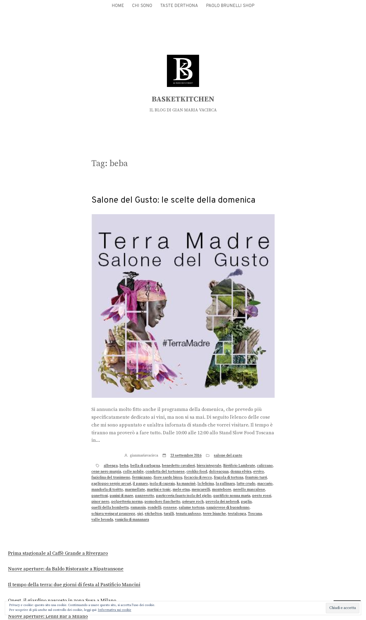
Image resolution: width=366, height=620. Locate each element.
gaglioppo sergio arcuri (111, 483)
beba (123, 465)
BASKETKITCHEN (183, 99)
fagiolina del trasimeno (110, 477)
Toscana (255, 513)
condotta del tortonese (165, 471)
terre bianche (214, 513)
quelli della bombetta (110, 507)
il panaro (140, 483)
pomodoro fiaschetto (162, 501)
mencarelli (201, 489)
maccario (264, 483)
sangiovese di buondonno (227, 507)
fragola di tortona (228, 477)
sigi (140, 513)
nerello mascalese (249, 489)
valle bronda (102, 519)
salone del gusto (228, 455)
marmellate (135, 489)
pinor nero (100, 501)
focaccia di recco (198, 477)
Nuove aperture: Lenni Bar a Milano (48, 616)
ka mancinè (186, 483)
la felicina (205, 483)
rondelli (154, 507)
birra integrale (209, 465)
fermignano (142, 477)
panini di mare (121, 495)
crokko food (196, 471)
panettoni (99, 495)
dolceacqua (219, 471)
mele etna (181, 489)
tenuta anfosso (188, 513)
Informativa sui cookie (114, 610)
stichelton (153, 513)
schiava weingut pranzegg (113, 513)
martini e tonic (159, 489)
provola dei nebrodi (222, 501)
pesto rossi (261, 495)
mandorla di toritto (107, 489)
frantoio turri (256, 477)
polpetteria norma (127, 501)
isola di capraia (162, 483)
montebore (221, 489)
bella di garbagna (145, 465)
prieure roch (193, 501)
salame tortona (191, 507)
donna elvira (240, 471)
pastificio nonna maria (231, 495)
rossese (170, 507)
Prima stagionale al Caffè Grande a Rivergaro (58, 553)
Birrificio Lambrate (239, 465)
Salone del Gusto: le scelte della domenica (173, 200)
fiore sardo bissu (168, 477)
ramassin (138, 507)
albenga (111, 465)
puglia (246, 501)
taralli (169, 513)
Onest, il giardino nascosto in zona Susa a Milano (62, 600)
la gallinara (225, 483)
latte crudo (246, 483)
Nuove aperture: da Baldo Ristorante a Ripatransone (66, 569)
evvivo (258, 471)
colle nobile (133, 471)
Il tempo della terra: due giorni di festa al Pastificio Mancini (74, 585)
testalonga (237, 513)
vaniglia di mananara (132, 519)
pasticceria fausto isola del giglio (183, 495)
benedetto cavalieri (178, 465)
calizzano (265, 465)
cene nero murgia (106, 471)
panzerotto (144, 495)
